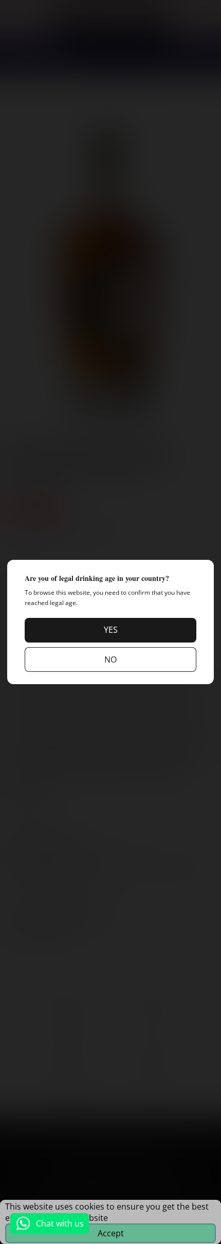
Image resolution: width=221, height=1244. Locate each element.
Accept (111, 1233)
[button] (110, 630)
